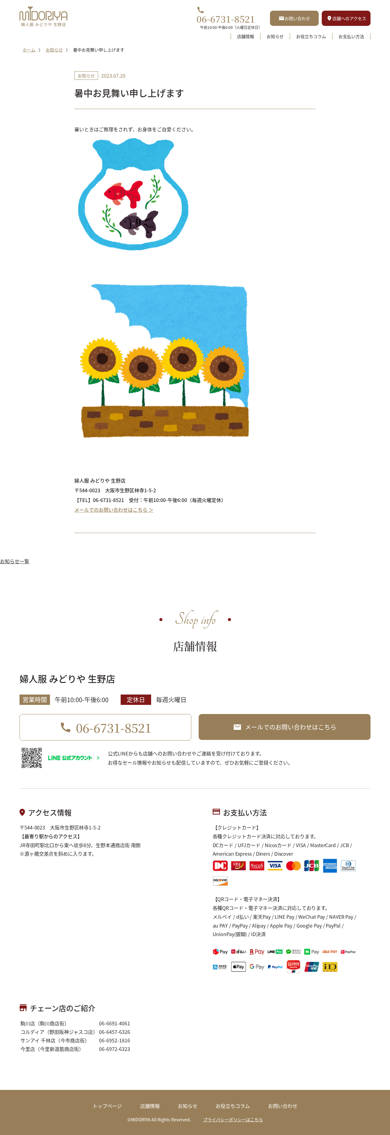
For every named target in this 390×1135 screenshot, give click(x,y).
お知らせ (275, 36)
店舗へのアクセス (349, 18)
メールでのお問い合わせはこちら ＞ (114, 509)
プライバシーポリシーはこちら (233, 1119)
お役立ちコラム (311, 36)
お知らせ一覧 (14, 561)
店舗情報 (245, 36)
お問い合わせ (297, 18)
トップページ (107, 1105)
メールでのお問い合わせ (290, 727)
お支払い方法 (351, 36)
